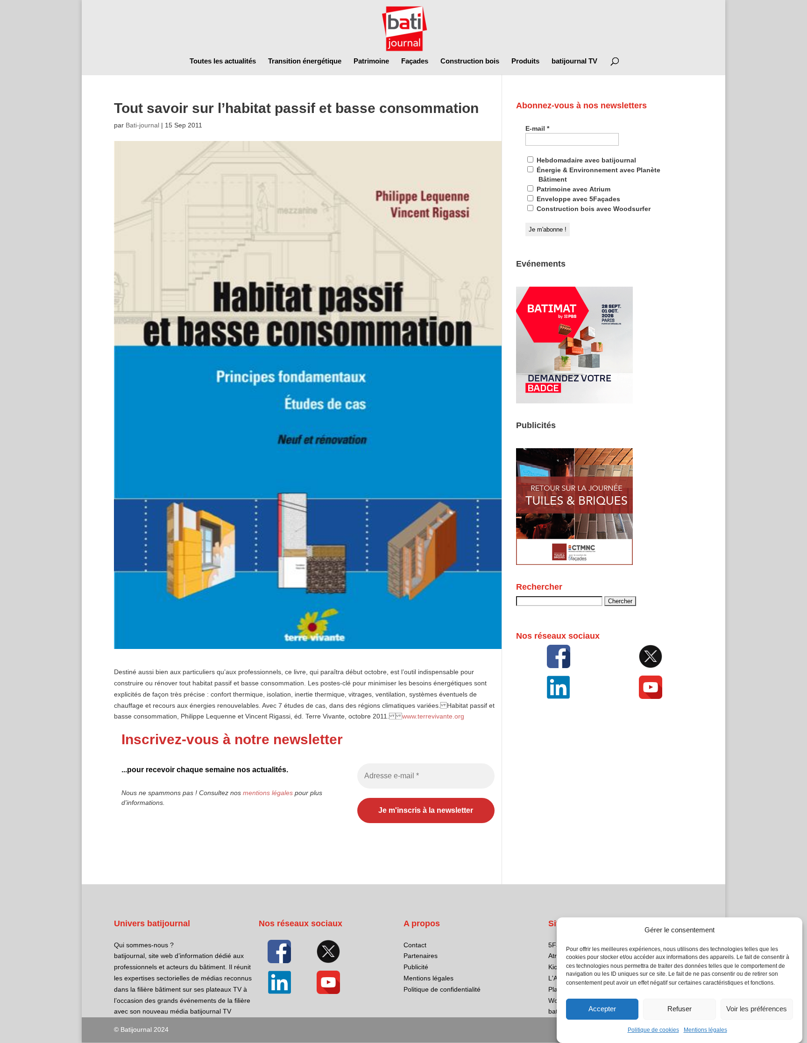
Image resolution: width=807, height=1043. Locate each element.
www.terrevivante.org (433, 716)
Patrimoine (371, 61)
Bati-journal (142, 125)
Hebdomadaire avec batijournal (585, 160)
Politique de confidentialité (442, 989)
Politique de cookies (653, 1030)
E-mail (537, 128)
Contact (415, 945)
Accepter (602, 1009)
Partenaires (421, 955)
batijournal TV (574, 61)
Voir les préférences (756, 1009)
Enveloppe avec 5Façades (577, 199)
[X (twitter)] (650, 656)
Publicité (416, 967)
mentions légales (268, 792)
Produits (525, 61)
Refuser (679, 1009)
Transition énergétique (304, 61)
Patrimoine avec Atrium (572, 189)
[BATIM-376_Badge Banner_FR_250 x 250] (574, 401)
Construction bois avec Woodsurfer (593, 208)
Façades (414, 61)
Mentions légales (705, 1030)
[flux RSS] (558, 656)
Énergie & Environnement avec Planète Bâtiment (597, 174)
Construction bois (469, 61)
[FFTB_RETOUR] (574, 562)
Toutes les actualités (223, 61)
